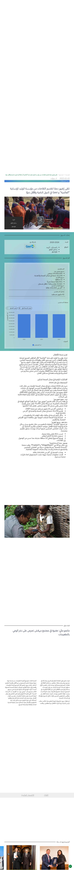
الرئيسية (68, 175)
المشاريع (61, 175)
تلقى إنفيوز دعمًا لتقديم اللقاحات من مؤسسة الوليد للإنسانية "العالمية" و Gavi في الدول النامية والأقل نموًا (31, 175)
